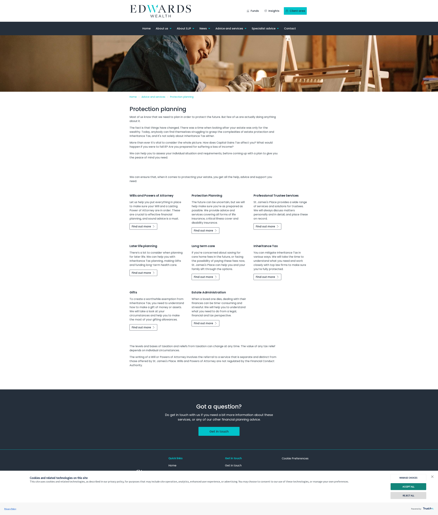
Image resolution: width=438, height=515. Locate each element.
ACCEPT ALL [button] (408, 486)
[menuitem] (146, 28)
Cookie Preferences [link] (295, 458)
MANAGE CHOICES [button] (408, 477)
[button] (432, 477)
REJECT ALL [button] (408, 495)
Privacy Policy (10, 508)
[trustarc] (428, 507)
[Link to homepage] (164, 11)
